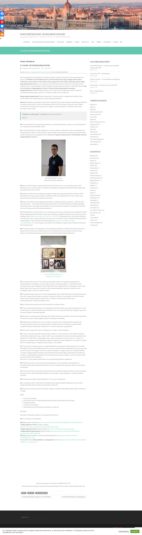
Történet (92, 188)
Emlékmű (93, 127)
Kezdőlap (26, 42)
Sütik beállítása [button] (124, 531)
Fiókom (115, 42)
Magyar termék (94, 195)
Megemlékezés (94, 180)
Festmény (93, 132)
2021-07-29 (47, 68)
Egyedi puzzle (94, 124)
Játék (91, 109)
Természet (93, 137)
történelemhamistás (42, 493)
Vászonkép (93, 144)
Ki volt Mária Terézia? (96, 210)
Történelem (30, 62)
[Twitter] (2, 18)
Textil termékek (94, 142)
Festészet (93, 170)
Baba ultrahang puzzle (96, 122)
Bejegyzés (93, 156)
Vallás (92, 193)
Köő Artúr (31, 493)
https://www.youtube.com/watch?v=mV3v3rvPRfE (44, 216)
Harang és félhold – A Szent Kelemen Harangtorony (105, 79)
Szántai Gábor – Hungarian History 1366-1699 (103, 85)
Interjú (22, 62)
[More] (2, 34)
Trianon (92, 220)
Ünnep (92, 190)
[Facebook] (2, 14)
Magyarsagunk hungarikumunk (31, 68)
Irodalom (92, 173)
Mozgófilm (93, 183)
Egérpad (92, 104)
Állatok (92, 119)
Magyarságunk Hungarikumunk (42, 34)
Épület (92, 129)
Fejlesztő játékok (95, 112)
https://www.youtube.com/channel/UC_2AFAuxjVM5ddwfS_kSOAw (39, 427)
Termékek (69, 42)
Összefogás (93, 198)
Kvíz (92, 42)
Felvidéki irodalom (95, 178)
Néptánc (92, 185)
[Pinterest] (2, 22)
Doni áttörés (93, 208)
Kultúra (92, 165)
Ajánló (77, 42)
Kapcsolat (85, 42)
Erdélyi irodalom (95, 175)
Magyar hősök (94, 163)
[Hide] (1, 38)
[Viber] (2, 30)
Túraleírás (93, 225)
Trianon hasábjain (95, 223)
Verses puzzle (94, 114)
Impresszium (25, 517)
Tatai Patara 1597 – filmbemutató (100, 74)
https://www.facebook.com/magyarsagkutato (60, 429)
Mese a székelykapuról (96, 91)
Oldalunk (60, 42)
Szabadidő (93, 200)
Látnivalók (107, 42)
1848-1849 (93, 205)
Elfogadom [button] (135, 531)
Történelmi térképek (96, 139)
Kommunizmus (94, 213)
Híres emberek (94, 134)
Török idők (93, 218)
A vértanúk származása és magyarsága (74, 497)
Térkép (98, 42)
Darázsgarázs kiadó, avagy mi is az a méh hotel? (36, 497)
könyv (24, 493)
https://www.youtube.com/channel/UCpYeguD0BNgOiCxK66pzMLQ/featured (60, 422)
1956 (91, 215)
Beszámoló (93, 158)
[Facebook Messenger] (2, 26)
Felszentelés (93, 168)
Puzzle (92, 117)
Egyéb (92, 107)
